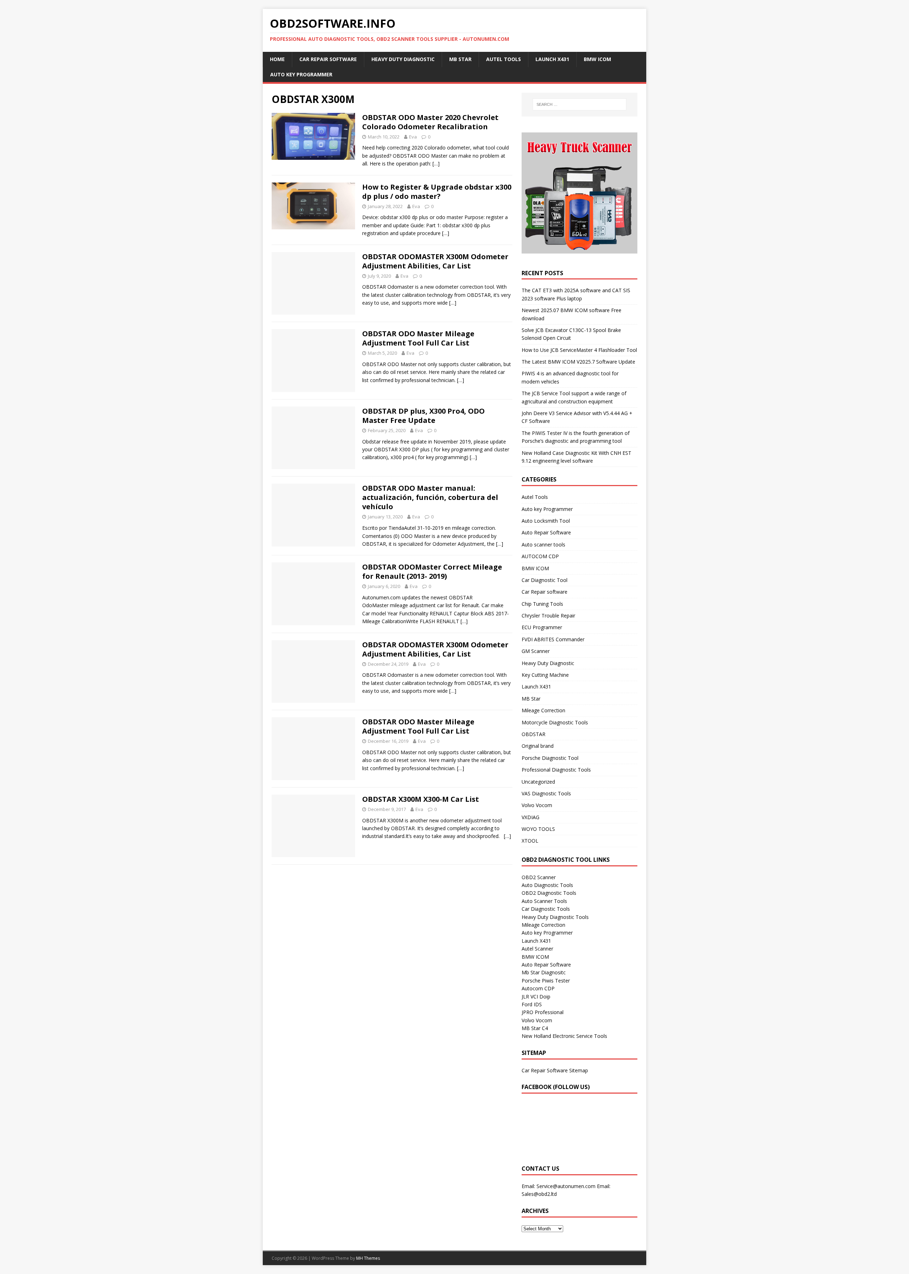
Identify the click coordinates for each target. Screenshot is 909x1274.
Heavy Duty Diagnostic (403, 59)
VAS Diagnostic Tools (546, 793)
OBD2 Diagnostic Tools (549, 892)
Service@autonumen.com (566, 1186)
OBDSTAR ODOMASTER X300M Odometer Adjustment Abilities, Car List (435, 261)
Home (277, 59)
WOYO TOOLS (538, 829)
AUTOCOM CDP (540, 556)
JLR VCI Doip (536, 996)
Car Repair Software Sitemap (555, 1070)
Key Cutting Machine (545, 674)
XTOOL (530, 840)
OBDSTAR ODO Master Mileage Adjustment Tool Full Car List (418, 338)
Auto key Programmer (301, 74)
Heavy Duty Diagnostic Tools (555, 917)
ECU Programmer (542, 627)
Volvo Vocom (537, 805)
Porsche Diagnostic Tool (550, 758)
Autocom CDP (538, 988)
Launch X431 (552, 59)
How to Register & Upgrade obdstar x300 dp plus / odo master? (436, 191)
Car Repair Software (328, 59)
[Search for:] (579, 104)
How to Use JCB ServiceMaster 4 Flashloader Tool (579, 350)
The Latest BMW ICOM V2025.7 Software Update (578, 361)
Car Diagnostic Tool (544, 580)
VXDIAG (530, 817)
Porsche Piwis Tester (546, 980)
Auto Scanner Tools (544, 901)
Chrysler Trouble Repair (548, 615)
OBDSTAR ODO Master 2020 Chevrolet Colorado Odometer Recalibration (430, 122)
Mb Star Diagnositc (544, 972)
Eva (413, 137)
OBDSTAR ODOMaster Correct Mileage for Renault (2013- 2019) (432, 571)
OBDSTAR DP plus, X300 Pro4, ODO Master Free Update (423, 415)
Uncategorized (538, 781)
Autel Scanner (537, 948)
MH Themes (368, 1258)
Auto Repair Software (546, 532)
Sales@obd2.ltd (539, 1194)
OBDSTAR (533, 734)
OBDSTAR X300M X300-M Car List (420, 799)
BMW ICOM (597, 59)
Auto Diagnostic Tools (547, 885)
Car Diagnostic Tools (546, 908)
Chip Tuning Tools (542, 603)
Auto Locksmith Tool (546, 520)
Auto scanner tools (543, 544)
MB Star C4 (535, 1028)
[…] (436, 163)
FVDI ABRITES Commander (553, 639)
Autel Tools (503, 59)
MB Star (460, 59)
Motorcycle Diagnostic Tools (555, 722)
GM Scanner (536, 651)
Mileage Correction (543, 710)
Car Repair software (544, 591)
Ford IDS (532, 1004)
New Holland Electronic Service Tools (564, 1036)
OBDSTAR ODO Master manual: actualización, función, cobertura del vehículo (430, 497)
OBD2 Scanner (539, 877)
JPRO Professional (543, 1012)
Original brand (538, 745)
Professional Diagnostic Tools (556, 769)
